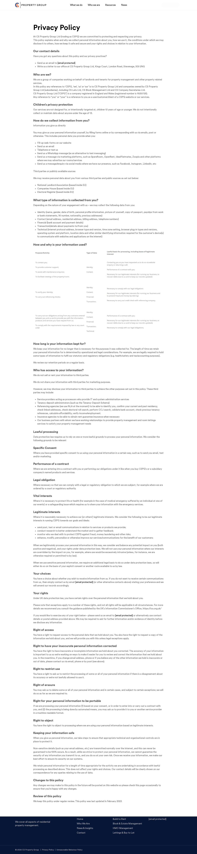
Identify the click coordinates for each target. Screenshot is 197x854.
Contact (81, 833)
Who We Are (83, 824)
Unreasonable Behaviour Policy (69, 850)
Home (80, 819)
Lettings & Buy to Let (123, 833)
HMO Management (123, 828)
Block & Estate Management (127, 824)
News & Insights (85, 828)
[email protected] (66, 63)
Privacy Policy (48, 850)
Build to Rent (119, 819)
